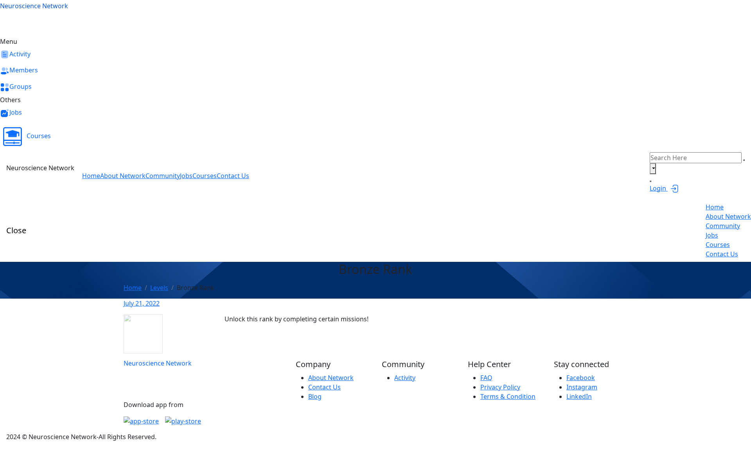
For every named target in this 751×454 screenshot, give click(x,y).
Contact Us (324, 387)
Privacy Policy (500, 387)
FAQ (486, 377)
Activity (404, 377)
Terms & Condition (507, 396)
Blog (315, 396)
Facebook (580, 377)
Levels (159, 287)
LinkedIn (579, 396)
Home (133, 287)
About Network (331, 377)
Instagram (581, 387)
